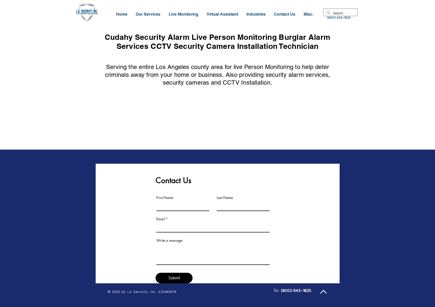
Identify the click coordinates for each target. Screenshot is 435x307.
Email (160, 219)
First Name (164, 197)
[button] (256, 14)
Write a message (169, 240)
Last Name (225, 197)
